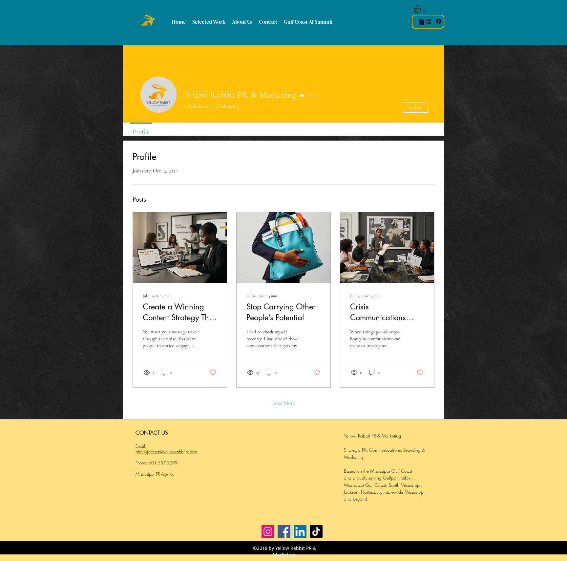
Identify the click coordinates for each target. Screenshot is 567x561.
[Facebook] (284, 531)
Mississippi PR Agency (155, 474)
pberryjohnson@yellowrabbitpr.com (166, 452)
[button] (421, 8)
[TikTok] (316, 531)
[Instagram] (429, 21)
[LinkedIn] (300, 531)
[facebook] (438, 21)
